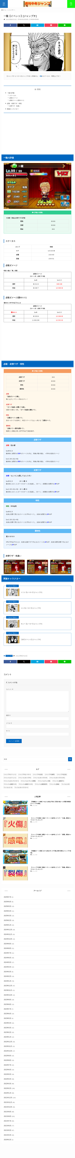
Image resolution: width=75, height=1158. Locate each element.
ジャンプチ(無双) (50, 774)
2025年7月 (8, 897)
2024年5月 (9, 962)
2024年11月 (9, 934)
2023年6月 (9, 1013)
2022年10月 (9, 1051)
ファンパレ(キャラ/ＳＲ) (40, 777)
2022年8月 (9, 1060)
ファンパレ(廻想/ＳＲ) (10, 784)
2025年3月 (9, 915)
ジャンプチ (9, 656)
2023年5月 (8, 1018)
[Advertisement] (37, 132)
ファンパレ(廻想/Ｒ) (58, 781)
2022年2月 (9, 1088)
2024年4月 (9, 967)
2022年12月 (9, 1042)
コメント (9, 689)
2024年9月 (9, 944)
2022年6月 (9, 1069)
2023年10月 (9, 995)
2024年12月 (9, 929)
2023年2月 (9, 1032)
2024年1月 (9, 981)
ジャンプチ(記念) (62, 774)
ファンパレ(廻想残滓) (41, 784)
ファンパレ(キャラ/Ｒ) (24, 777)
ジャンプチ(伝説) (38, 774)
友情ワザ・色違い (14, 106)
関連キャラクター (13, 109)
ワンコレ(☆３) (8, 787)
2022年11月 (9, 1046)
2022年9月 (9, 1055)
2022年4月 (9, 1079)
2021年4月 (9, 1135)
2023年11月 (9, 990)
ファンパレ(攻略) (54, 784)
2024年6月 (9, 958)
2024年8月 (9, 948)
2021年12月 (10, 1097)
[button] (10, 25)
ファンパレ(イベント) (10, 777)
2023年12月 (9, 985)
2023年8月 (9, 1004)
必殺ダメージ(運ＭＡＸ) (16, 100)
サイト (8, 731)
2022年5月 (9, 1074)
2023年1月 (9, 1037)
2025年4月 (9, 911)
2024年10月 (9, 939)
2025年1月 (9, 925)
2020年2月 (8, 1139)
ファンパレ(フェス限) (44, 781)
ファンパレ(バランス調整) (28, 781)
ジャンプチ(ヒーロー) (24, 774)
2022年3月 (9, 1083)
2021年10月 (9, 1107)
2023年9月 (9, 999)
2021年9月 (9, 1112)
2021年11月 (9, 1102)
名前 (8, 715)
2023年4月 (9, 1023)
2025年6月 (8, 901)
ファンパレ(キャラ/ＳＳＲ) (57, 777)
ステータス (12, 95)
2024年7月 (9, 953)
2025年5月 (9, 906)
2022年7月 (9, 1065)
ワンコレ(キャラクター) (21, 787)
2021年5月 (9, 1130)
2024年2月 (9, 976)
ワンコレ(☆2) (65, 784)
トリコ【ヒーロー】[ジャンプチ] (31, 592)
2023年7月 (8, 1009)
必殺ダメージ (13, 98)
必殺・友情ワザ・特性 (14, 103)
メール (9, 723)
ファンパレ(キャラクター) (11, 781)
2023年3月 (9, 1028)
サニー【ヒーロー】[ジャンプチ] (31, 624)
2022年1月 (9, 1093)
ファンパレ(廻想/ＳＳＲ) (26, 784)
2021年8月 (9, 1116)
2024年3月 (8, 971)
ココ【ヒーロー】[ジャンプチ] (31, 608)
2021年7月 (9, 1121)
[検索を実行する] (70, 759)
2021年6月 (9, 1125)
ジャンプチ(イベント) (11, 19)
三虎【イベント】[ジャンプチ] (31, 639)
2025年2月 (9, 920)
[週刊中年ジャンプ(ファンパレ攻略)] (37, 4)
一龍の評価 (10, 93)
